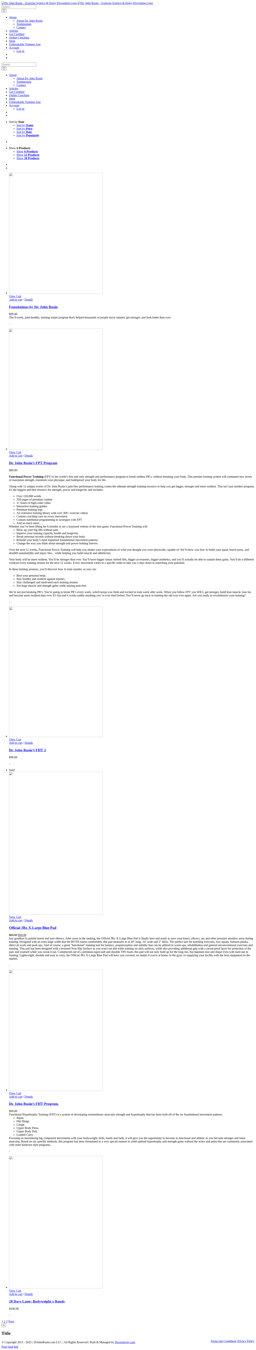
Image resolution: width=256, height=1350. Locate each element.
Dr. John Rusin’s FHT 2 (27, 750)
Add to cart (15, 299)
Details (29, 299)
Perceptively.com (125, 1342)
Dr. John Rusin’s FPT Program (33, 463)
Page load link (9, 1346)
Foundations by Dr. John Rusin (33, 307)
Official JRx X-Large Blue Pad (32, 928)
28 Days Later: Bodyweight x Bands (37, 1301)
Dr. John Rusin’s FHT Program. (34, 1104)
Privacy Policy (246, 1341)
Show (27, 151)
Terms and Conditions (223, 1341)
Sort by (24, 125)
